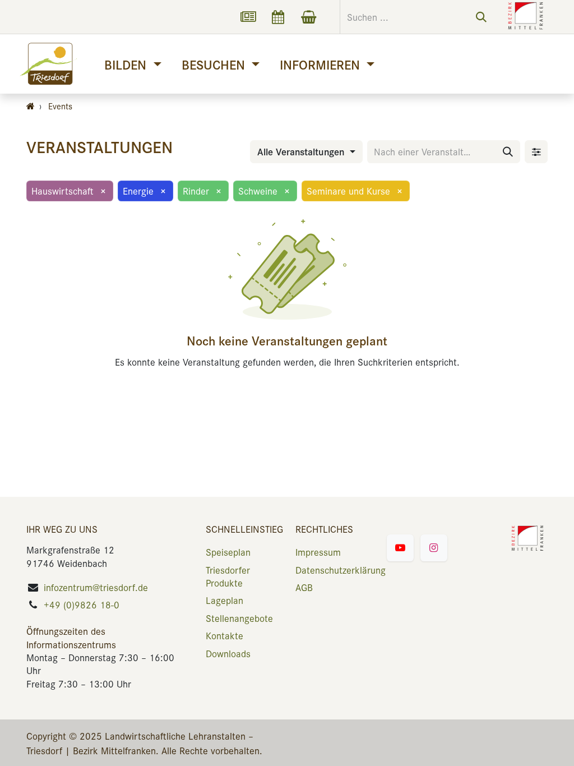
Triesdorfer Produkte (228, 576)
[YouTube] (400, 547)
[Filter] (536, 151)
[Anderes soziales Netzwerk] (247, 16)
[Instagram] (433, 547)
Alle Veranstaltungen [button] (302, 151)
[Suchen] (481, 17)
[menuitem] (132, 64)
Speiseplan (228, 552)
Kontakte (224, 635)
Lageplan (224, 600)
